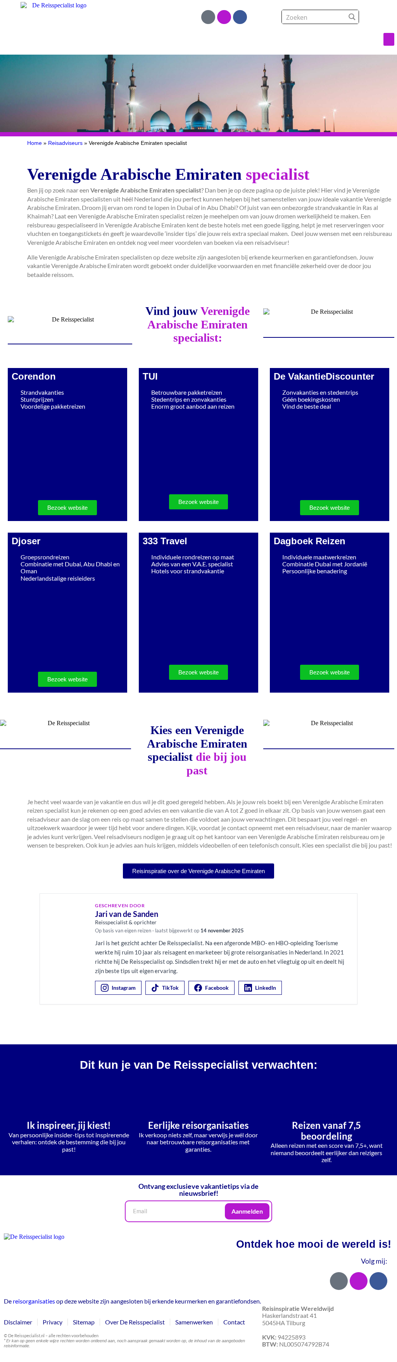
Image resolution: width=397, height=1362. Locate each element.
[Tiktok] (208, 17)
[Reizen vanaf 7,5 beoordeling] (326, 1097)
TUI (150, 376)
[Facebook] (240, 17)
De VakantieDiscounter (324, 376)
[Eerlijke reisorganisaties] (198, 1097)
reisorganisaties (34, 1301)
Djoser (26, 541)
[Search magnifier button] (352, 17)
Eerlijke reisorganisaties (198, 1125)
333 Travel (165, 541)
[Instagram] (224, 17)
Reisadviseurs (65, 143)
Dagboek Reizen (309, 541)
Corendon (34, 376)
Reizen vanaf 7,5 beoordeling (326, 1131)
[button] (388, 39)
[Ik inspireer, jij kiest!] (68, 1097)
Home (34, 143)
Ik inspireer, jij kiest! (69, 1125)
